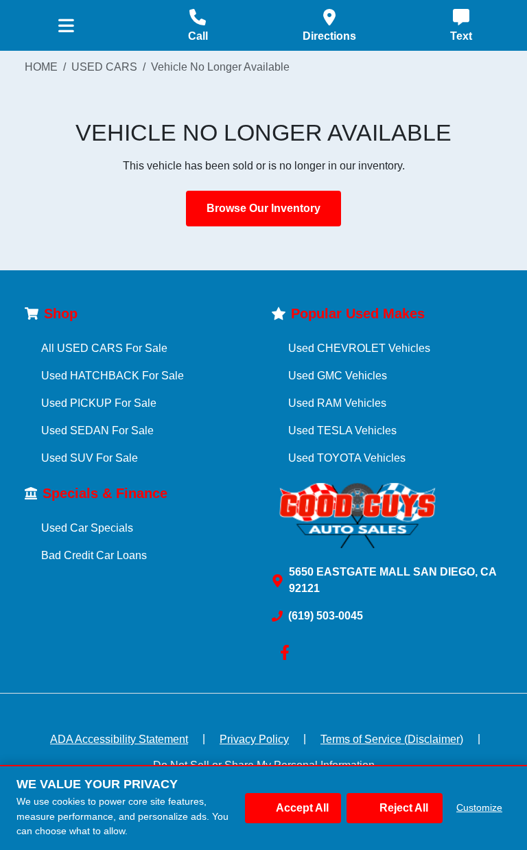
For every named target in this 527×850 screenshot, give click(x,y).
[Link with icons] (287, 652)
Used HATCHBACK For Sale (112, 375)
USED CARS (104, 67)
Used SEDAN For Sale (97, 430)
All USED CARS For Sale (104, 348)
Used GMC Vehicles (337, 375)
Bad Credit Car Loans (94, 555)
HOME (41, 67)
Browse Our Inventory (263, 208)
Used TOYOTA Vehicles (347, 458)
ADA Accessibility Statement (119, 739)
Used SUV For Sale (89, 458)
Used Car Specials (87, 528)
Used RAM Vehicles (337, 403)
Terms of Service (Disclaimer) (391, 739)
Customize (479, 807)
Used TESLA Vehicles (342, 430)
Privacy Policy (254, 739)
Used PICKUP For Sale (98, 403)
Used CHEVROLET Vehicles (359, 348)
